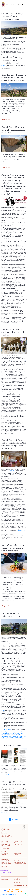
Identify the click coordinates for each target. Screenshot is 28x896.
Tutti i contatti (18, 844)
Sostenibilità (4, 842)
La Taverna (4, 866)
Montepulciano (20, 530)
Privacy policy (4, 879)
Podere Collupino (6, 863)
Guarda (3, 65)
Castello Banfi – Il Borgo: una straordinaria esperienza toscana (12, 16)
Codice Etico (17, 882)
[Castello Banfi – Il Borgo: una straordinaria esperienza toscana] (14, 28)
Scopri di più (6, 119)
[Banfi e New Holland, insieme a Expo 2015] (14, 627)
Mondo (16, 854)
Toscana (3, 854)
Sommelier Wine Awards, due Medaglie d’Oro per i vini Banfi (12, 332)
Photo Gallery (5, 847)
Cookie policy (17, 878)
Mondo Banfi (4, 841)
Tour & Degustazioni (19, 860)
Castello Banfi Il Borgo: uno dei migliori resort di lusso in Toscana (13, 130)
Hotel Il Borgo (5, 862)
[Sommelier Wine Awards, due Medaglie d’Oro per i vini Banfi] (14, 345)
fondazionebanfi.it (6, 872)
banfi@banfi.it (5, 833)
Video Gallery (5, 848)
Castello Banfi (5, 860)
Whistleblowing (17, 881)
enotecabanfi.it (5, 870)
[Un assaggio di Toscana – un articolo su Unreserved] (14, 795)
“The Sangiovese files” (11, 745)
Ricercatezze (17, 853)
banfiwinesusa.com (6, 874)
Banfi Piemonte (5, 844)
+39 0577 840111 (5, 835)
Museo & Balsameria (20, 863)
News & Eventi (5, 845)
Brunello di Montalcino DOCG (18, 360)
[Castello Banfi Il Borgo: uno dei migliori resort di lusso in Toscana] (14, 143)
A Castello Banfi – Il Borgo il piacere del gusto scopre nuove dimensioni (14, 548)
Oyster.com (11, 470)
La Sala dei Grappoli (6, 865)
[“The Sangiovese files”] (14, 755)
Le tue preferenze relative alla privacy (15, 890)
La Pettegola (7, 729)
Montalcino (4, 853)
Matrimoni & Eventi (19, 862)
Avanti (16, 819)
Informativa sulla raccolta (9, 894)
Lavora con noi (18, 841)
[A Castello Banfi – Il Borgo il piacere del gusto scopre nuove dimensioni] (14, 563)
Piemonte (4, 856)
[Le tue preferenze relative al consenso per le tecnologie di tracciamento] (25, 893)
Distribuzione (17, 842)
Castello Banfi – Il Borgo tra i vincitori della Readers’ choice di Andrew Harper (13, 77)
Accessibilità (17, 879)
